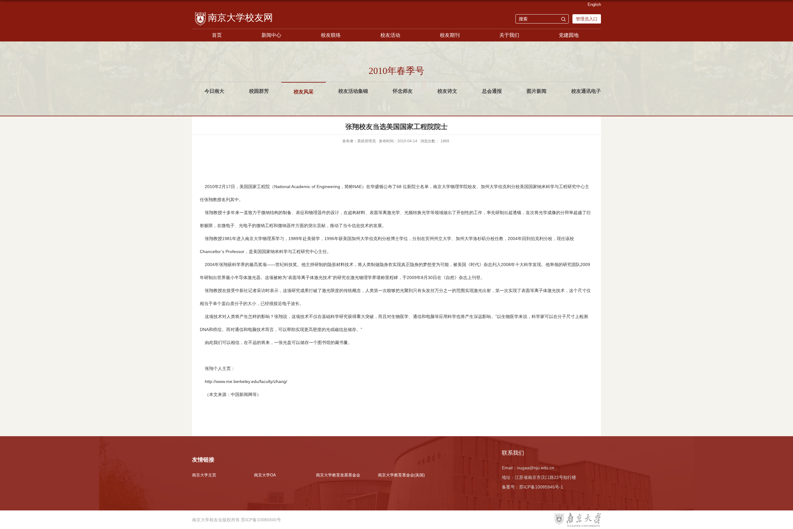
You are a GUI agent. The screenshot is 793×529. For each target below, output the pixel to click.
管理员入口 (587, 18)
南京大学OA (265, 475)
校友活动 (390, 35)
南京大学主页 (204, 475)
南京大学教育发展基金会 (338, 475)
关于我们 (509, 35)
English (594, 4)
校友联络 (331, 35)
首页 (217, 35)
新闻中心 (271, 35)
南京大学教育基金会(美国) (401, 475)
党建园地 (569, 35)
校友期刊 (450, 35)
